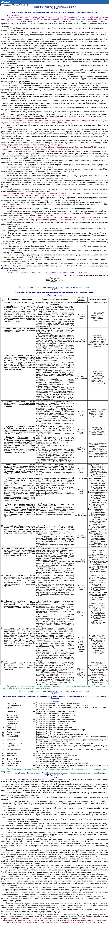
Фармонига (80, 19)
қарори (105, 147)
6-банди (90, 228)
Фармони (104, 121)
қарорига (86, 287)
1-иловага (40, 162)
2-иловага (50, 171)
